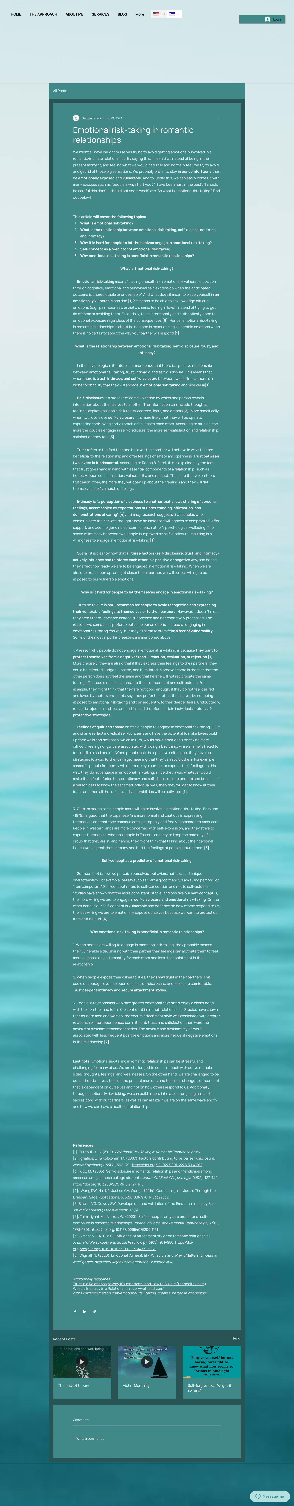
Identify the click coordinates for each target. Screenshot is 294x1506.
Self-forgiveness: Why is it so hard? (209, 1388)
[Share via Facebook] (75, 1312)
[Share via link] (94, 1312)
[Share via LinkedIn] (85, 1312)
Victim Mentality (136, 1385)
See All (236, 1338)
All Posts (60, 90)
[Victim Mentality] (147, 1362)
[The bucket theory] (82, 1362)
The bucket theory (73, 1385)
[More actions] (218, 118)
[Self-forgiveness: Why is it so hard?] (212, 1362)
